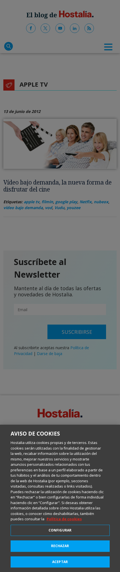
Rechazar (60, 545)
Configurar (60, 530)
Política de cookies (64, 518)
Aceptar (60, 561)
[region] (60, 498)
